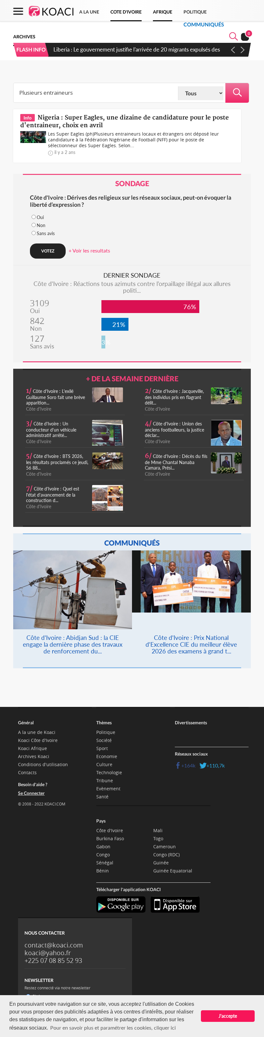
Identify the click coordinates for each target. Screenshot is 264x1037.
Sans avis (46, 233)
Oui (40, 217)
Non (41, 225)
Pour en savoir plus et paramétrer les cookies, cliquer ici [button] (113, 1027)
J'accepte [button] (228, 1016)
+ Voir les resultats (89, 250)
